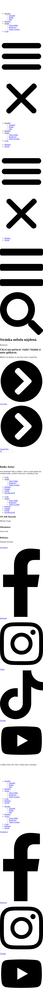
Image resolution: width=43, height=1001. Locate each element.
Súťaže (6, 146)
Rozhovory (13, 27)
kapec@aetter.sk (5, 523)
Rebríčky (7, 21)
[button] (21, 77)
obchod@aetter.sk (6, 544)
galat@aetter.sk (5, 533)
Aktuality (12, 16)
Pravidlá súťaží (9, 493)
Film (10, 19)
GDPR (6, 491)
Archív (6, 791)
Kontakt (7, 489)
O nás (6, 31)
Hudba (11, 17)
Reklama (7, 144)
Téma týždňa (13, 25)
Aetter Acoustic (14, 29)
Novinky (7, 781)
